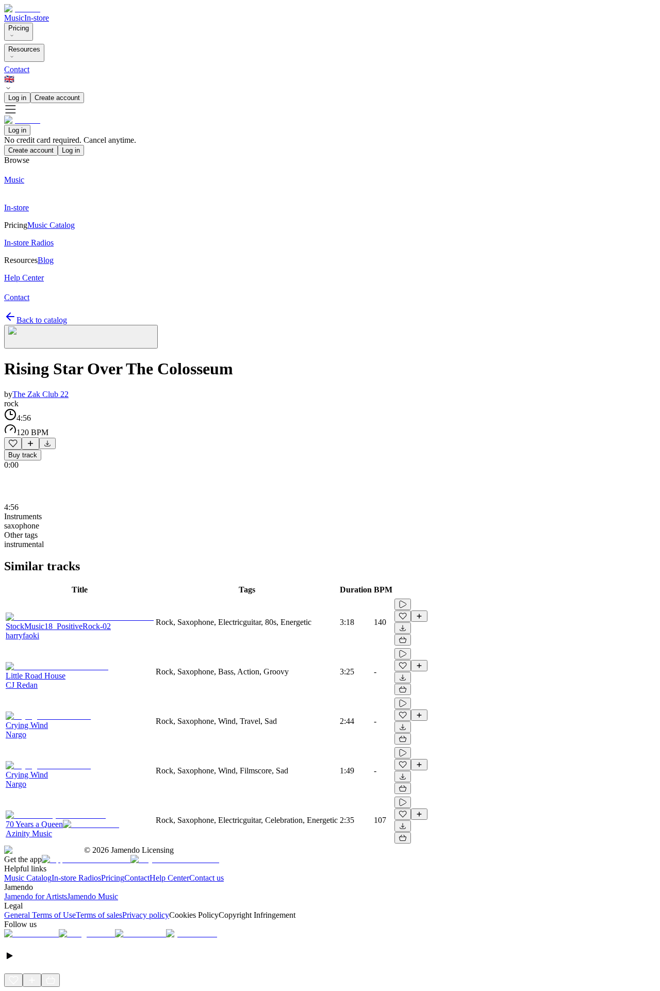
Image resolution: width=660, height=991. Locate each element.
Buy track (22, 455)
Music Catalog (28, 877)
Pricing (18, 28)
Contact (16, 69)
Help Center (169, 877)
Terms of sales (99, 915)
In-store (36, 17)
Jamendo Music (92, 896)
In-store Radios (76, 877)
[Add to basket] (402, 640)
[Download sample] (47, 443)
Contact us (206, 877)
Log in (17, 98)
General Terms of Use (40, 915)
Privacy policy (145, 915)
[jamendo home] (22, 8)
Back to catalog (41, 320)
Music (14, 17)
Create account (57, 98)
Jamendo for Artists (35, 896)
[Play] (81, 337)
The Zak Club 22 (40, 394)
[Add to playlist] (30, 443)
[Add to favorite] (13, 443)
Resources (24, 49)
